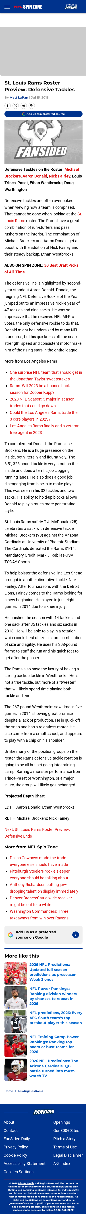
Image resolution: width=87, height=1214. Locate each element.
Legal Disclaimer (68, 1155)
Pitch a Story (64, 1138)
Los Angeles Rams (30, 1091)
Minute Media (26, 1183)
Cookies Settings (18, 1171)
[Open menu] (7, 6)
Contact (11, 1130)
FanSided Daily (17, 1138)
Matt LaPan (19, 97)
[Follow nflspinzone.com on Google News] (75, 934)
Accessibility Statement (25, 1163)
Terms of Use (65, 1147)
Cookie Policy (15, 1155)
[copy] (32, 106)
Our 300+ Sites (66, 1130)
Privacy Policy (16, 1147)
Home (8, 1091)
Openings (61, 1122)
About (9, 1122)
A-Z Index (61, 1163)
